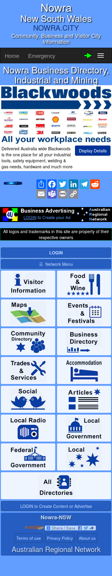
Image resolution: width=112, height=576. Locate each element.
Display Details (93, 151)
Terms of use (28, 538)
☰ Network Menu (56, 264)
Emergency (41, 55)
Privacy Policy (60, 538)
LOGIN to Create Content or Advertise (56, 506)
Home (12, 55)
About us (87, 538)
